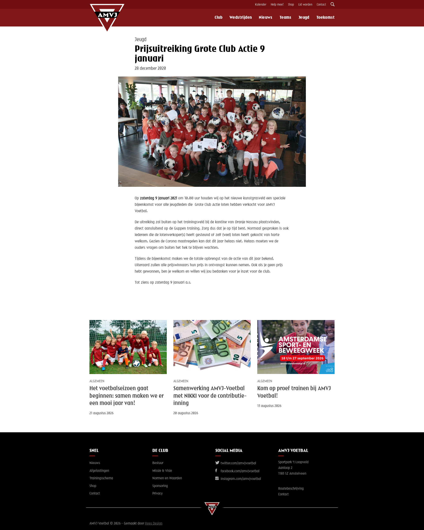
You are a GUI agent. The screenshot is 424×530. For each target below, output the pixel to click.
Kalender (260, 4)
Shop (291, 4)
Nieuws (265, 18)
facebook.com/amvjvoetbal (239, 471)
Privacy (157, 493)
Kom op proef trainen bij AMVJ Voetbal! (294, 392)
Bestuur (157, 463)
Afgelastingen (99, 471)
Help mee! (277, 4)
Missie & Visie (162, 471)
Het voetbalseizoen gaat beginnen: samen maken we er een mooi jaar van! (126, 396)
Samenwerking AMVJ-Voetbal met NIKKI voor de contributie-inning (210, 396)
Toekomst (325, 18)
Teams (286, 18)
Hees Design (153, 523)
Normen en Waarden (167, 478)
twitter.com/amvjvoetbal (238, 463)
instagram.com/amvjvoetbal (240, 479)
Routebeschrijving (291, 489)
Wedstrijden (240, 18)
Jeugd (304, 18)
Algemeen (96, 381)
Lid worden (305, 4)
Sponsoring (160, 486)
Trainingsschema (101, 478)
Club (218, 18)
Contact (321, 4)
